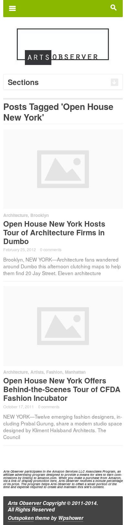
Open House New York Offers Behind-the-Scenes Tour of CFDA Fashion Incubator (62, 389)
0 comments (50, 249)
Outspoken (21, 517)
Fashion (54, 372)
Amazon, (114, 478)
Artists (37, 372)
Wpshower (70, 517)
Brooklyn (39, 215)
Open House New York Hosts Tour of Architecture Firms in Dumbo (54, 232)
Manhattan (75, 372)
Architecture (15, 215)
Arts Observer (24, 503)
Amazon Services (65, 471)
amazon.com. (47, 478)
